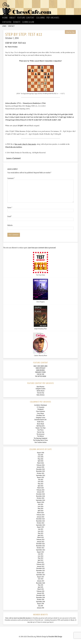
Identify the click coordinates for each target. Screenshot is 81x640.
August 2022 (40, 552)
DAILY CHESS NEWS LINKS (40, 366)
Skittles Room (40, 391)
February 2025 (40, 490)
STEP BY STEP (40, 374)
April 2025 (40, 486)
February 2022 (40, 564)
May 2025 (40, 484)
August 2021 (40, 577)
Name (9, 207)
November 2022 (40, 546)
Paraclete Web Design (55, 636)
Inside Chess (40, 422)
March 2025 (40, 488)
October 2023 (40, 523)
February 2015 (40, 591)
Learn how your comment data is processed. (42, 247)
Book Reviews (40, 387)
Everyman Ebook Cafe (40, 420)
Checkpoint (40, 409)
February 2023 (40, 540)
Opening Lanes (40, 426)
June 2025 (40, 482)
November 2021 (40, 571)
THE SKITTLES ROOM (40, 376)
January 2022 (40, 566)
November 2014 (40, 598)
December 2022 (40, 544)
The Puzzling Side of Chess (40, 440)
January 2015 (40, 593)
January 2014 (40, 608)
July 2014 (40, 606)
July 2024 (40, 504)
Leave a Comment (13, 158)
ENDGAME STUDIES (40, 372)
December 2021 (40, 568)
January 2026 (40, 467)
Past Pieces (40, 430)
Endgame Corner (40, 418)
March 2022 (40, 562)
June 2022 (40, 556)
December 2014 (40, 595)
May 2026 (40, 459)
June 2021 (40, 579)
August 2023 (40, 527)
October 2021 (40, 573)
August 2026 (40, 453)
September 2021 (40, 575)
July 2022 (40, 554)
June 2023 (40, 531)
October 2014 (40, 600)
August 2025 (40, 477)
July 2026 (40, 455)
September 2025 (40, 475)
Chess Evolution (40, 411)
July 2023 (40, 529)
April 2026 (40, 461)
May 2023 (40, 533)
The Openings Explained (40, 438)
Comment (11, 178)
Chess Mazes (40, 414)
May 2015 (40, 585)
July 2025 (40, 480)
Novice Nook (40, 424)
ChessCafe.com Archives (13, 147)
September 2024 (40, 500)
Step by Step (40, 393)
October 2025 (40, 473)
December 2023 (40, 519)
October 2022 (40, 548)
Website (10, 225)
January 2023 (40, 542)
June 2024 (40, 507)
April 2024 (40, 511)
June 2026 (40, 457)
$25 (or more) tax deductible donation (20, 618)
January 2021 (40, 581)
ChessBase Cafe (40, 416)
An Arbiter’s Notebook (40, 405)
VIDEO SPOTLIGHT (40, 368)
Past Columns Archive (41, 442)
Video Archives (40, 395)
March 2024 (40, 513)
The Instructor (40, 434)
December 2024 (40, 494)
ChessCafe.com (41, 8)
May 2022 (40, 558)
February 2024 (41, 515)
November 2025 (40, 471)
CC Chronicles (40, 407)
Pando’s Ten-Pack (40, 428)
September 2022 (40, 550)
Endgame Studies (40, 389)
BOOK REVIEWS (40, 370)
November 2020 (40, 583)
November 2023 (40, 521)
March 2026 (40, 463)
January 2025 (40, 492)
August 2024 (40, 502)
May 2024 (40, 509)
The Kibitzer (40, 436)
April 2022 (40, 560)
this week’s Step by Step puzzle (25, 144)
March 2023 (40, 537)
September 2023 (40, 525)
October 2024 (40, 498)
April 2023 (40, 535)
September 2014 (40, 602)
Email (9, 216)
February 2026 (41, 465)
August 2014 (40, 604)
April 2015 (40, 587)
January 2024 (40, 517)
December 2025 (40, 469)
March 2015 (40, 589)
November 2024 (40, 496)
